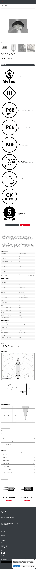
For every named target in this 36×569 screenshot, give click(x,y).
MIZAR (2, 4)
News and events (4, 547)
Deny (24, 566)
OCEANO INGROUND (16, 4)
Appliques (3, 536)
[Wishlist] (34, 64)
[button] (34, 559)
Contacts (2, 543)
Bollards (2, 532)
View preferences (31, 566)
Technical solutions (4, 545)
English (28, 2)
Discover (8, 500)
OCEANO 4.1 (23, 4)
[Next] (33, 25)
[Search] (29, 2)
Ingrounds (3, 531)
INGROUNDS (10, 4)
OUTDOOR (5, 4)
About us (2, 542)
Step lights (3, 534)
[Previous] (2, 25)
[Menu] (34, 2)
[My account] (31, 2)
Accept (16, 566)
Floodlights (3, 535)
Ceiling (2, 537)
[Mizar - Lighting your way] (4, 2)
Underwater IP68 (4, 530)
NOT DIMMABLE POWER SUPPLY (9, 497)
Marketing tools (4, 546)
